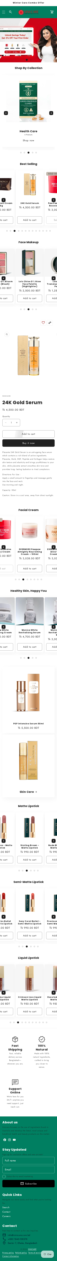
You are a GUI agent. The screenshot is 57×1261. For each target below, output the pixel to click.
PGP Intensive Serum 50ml (28, 723)
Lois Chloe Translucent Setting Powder (29, 284)
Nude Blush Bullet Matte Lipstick (29, 846)
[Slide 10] (39, 230)
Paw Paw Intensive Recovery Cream (29, 204)
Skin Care (27, 792)
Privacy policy (8, 1252)
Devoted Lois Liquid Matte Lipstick (29, 998)
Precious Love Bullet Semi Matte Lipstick (29, 922)
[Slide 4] (32, 152)
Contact (6, 1211)
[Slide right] (51, 113)
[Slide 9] (36, 230)
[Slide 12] (46, 230)
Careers (6, 1216)
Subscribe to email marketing (20, 1176)
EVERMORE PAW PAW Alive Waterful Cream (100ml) (29, 551)
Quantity (6, 416)
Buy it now (28, 443)
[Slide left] (5, 113)
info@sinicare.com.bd (19, 1235)
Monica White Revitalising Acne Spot (30, 632)
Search (6, 1207)
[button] (3, 12)
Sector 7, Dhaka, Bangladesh (22, 1243)
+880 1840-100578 (18, 1239)
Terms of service (35, 1252)
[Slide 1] (26, 59)
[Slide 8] (32, 230)
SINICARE (32, 1249)
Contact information (10, 1256)
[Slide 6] (25, 230)
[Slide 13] (50, 230)
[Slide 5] (36, 152)
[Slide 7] (29, 230)
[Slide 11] (43, 230)
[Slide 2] (30, 59)
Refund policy (21, 1252)
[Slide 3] (28, 152)
